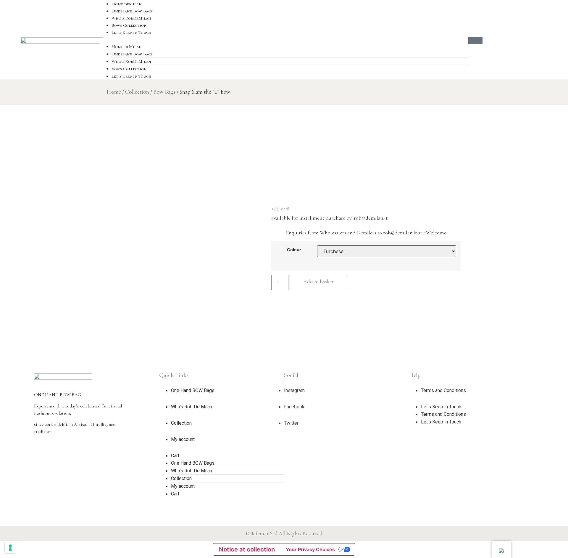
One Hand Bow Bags (132, 11)
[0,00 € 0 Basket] (475, 40)
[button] (284, 39)
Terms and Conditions (443, 390)
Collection (137, 91)
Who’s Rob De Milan (191, 407)
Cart (175, 455)
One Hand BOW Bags (192, 390)
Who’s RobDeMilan (131, 18)
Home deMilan (126, 4)
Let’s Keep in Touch (131, 32)
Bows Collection (129, 25)
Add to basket (318, 281)
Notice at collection (247, 549)
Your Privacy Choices (310, 549)
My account (183, 439)
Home (113, 91)
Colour (294, 250)
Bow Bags (164, 91)
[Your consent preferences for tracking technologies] (10, 547)
